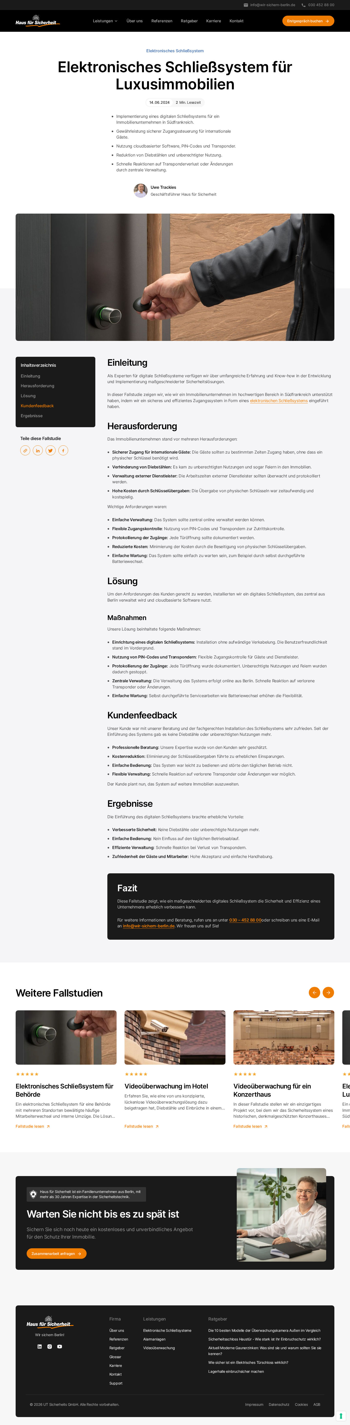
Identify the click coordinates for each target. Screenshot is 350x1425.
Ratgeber (189, 20)
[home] (38, 21)
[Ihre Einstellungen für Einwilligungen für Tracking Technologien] (341, 1416)
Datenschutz (279, 1404)
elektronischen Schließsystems (279, 400)
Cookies (301, 1404)
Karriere (213, 20)
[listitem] (66, 1069)
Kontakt (236, 20)
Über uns (135, 20)
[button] (105, 21)
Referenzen (161, 20)
